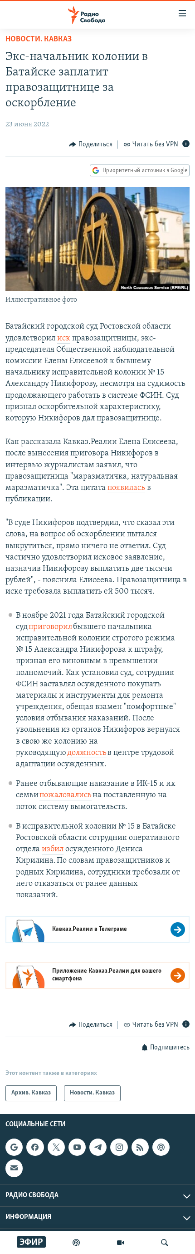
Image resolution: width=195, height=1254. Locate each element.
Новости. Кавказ (38, 39)
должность (87, 753)
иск (63, 339)
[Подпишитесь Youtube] (77, 1147)
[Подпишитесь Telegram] (98, 1147)
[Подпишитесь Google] (14, 1147)
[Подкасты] (161, 1147)
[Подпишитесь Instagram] (118, 1147)
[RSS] (140, 1147)
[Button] (90, 144)
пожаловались (65, 795)
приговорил (50, 627)
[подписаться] (14, 1168)
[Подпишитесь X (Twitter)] (56, 1147)
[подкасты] (76, 1242)
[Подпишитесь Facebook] (35, 1147)
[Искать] (164, 1242)
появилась (126, 488)
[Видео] (120, 1242)
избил (52, 849)
